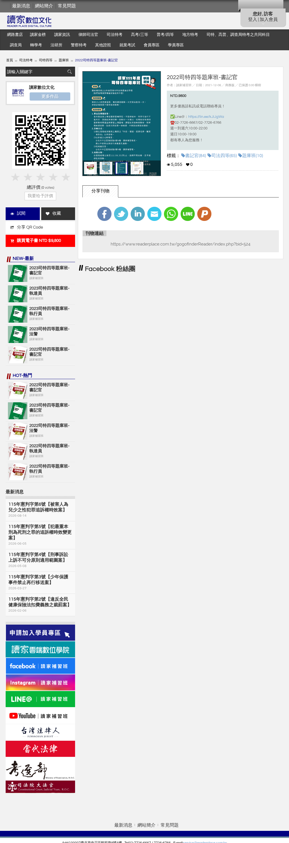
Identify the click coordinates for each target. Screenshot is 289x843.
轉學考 (36, 45)
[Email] (154, 214)
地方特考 (190, 35)
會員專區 (151, 45)
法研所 (56, 45)
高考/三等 (139, 35)
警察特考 (79, 45)
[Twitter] (121, 214)
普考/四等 (165, 35)
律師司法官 (88, 35)
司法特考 (114, 35)
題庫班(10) (252, 155)
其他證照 (103, 45)
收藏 (56, 213)
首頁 (9, 60)
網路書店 (15, 35)
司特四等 (45, 60)
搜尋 (69, 72)
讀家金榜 (38, 35)
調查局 (16, 45)
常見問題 (67, 6)
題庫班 (64, 60)
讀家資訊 (62, 35)
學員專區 (176, 45)
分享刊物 (100, 191)
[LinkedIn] (138, 214)
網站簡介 (44, 6)
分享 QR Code (30, 227)
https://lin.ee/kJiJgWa (206, 117)
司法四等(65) (224, 155)
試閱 (21, 213)
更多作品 (49, 96)
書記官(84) (195, 155)
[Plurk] (204, 214)
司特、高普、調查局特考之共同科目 (238, 35)
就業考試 (127, 45)
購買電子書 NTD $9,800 (39, 240)
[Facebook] (104, 214)
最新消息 (21, 6)
